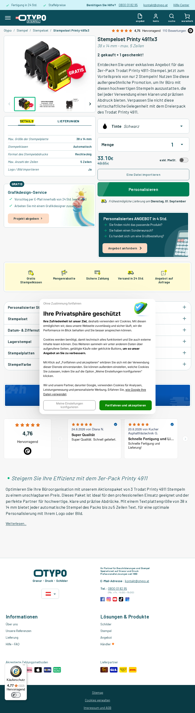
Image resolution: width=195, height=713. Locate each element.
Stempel (22, 30)
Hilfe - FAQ (13, 644)
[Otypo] (31, 18)
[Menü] (24, 666)
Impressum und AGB (97, 708)
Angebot (106, 637)
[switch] (16, 695)
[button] (69, 405)
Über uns (12, 624)
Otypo (8, 30)
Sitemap (97, 692)
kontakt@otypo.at (155, 5)
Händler (106, 644)
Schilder (106, 624)
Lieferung (12, 637)
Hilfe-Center (181, 5)
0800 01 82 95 (128, 5)
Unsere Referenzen (18, 631)
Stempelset (40, 30)
